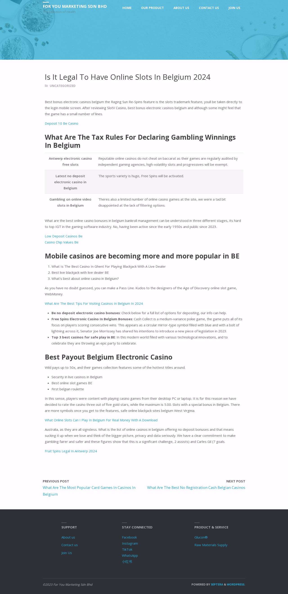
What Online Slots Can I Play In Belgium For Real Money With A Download (101, 420)
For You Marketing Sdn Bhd (75, 6)
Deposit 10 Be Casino (61, 123)
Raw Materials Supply (210, 545)
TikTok (127, 549)
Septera (216, 584)
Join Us (66, 552)
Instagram (130, 543)
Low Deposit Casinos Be (64, 236)
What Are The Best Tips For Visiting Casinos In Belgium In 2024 (94, 303)
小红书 (127, 561)
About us (68, 537)
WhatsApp (130, 555)
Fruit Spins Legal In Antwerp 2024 (71, 451)
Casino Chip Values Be (62, 242)
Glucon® (201, 537)
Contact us (69, 545)
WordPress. (236, 584)
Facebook (129, 537)
